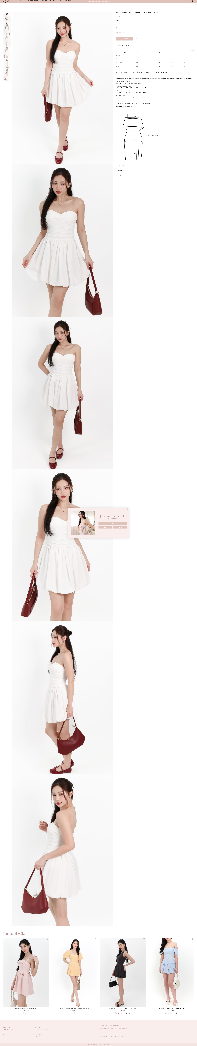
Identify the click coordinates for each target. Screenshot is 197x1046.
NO (105, 527)
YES (113, 523)
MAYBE (120, 527)
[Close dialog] (128, 509)
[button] (138, 6)
